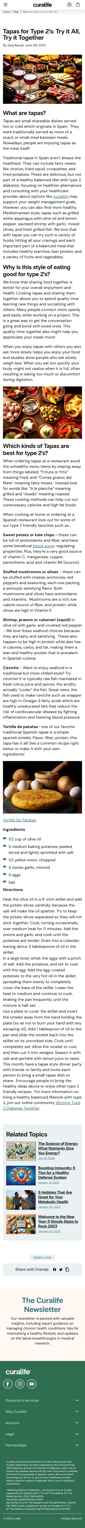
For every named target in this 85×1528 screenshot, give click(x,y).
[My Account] (69, 4)
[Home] (42, 1371)
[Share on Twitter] (61, 1269)
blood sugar (44, 546)
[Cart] (78, 4)
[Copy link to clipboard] (67, 1269)
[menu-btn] (5, 4)
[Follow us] (8, 1384)
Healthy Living (42, 1257)
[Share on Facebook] (54, 1269)
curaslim (60, 196)
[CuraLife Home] (42, 5)
